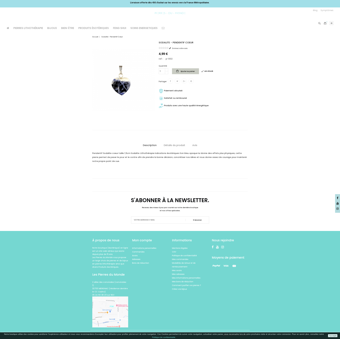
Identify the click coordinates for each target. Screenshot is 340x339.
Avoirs (135, 255)
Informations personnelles (144, 248)
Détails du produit (174, 145)
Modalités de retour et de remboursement (184, 265)
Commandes (138, 251)
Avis (194, 145)
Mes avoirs (177, 270)
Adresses (136, 259)
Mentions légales (180, 248)
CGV (174, 251)
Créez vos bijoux (179, 289)
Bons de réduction (140, 263)
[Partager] (170, 81)
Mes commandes (180, 259)
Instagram (337, 209)
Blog (315, 10)
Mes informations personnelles (186, 278)
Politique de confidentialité (163, 337)
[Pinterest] (191, 81)
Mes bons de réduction (182, 281)
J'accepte (333, 336)
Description (150, 145)
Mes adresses (178, 274)
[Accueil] (8, 28)
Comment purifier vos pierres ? (186, 285)
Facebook (337, 198)
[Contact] (163, 28)
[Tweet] (177, 81)
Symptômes (327, 10)
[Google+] (184, 81)
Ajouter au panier (187, 71)
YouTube (337, 203)
